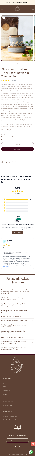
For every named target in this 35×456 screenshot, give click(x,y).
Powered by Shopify (22, 454)
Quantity (3, 134)
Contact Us (6, 390)
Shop (4, 383)
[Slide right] (21, 64)
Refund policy (7, 405)
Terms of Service (8, 401)
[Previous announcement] (2, 2)
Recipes (5, 398)
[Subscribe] (27, 440)
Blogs (5, 394)
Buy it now (17, 149)
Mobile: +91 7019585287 (10, 416)
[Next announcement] (33, 2)
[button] (2, 9)
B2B (4, 387)
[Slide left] (14, 64)
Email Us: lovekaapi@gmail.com (13, 420)
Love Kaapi (14, 454)
